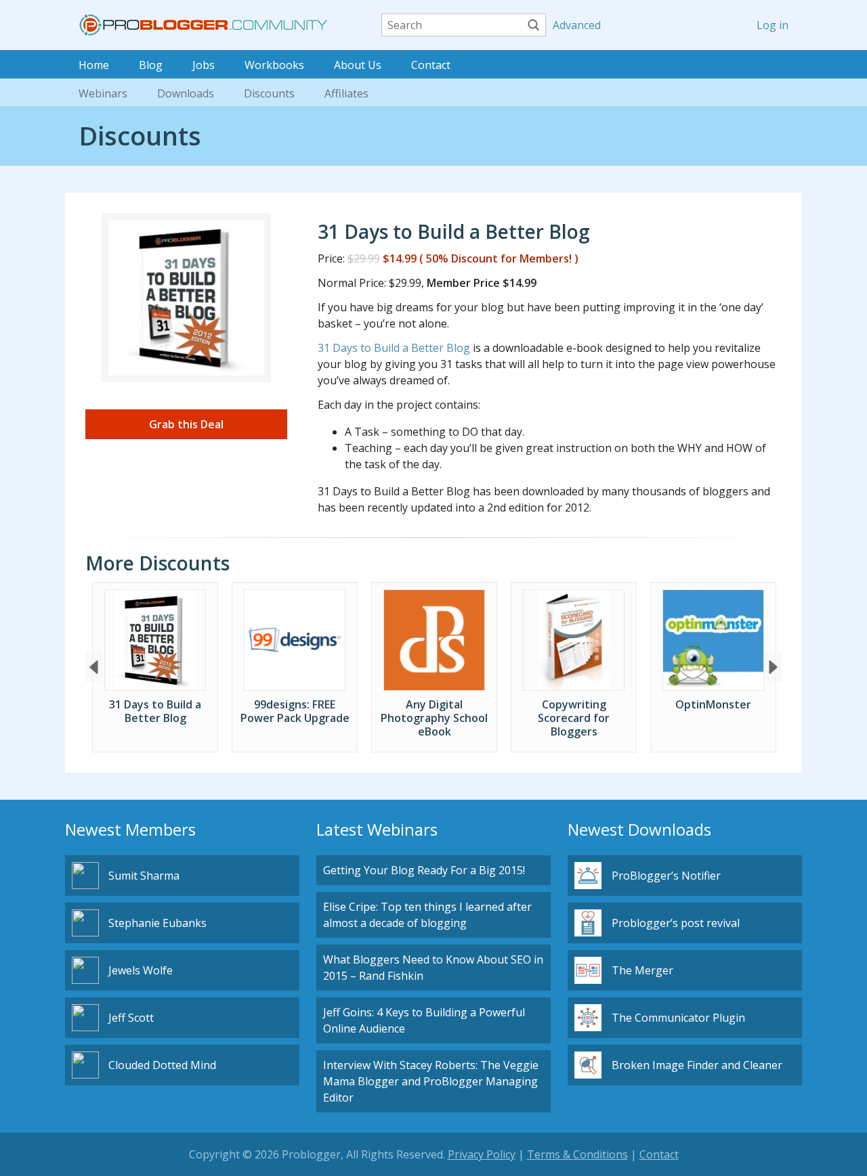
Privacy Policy (481, 1154)
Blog (151, 65)
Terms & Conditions (577, 1154)
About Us (357, 65)
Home (94, 65)
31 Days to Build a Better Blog (394, 347)
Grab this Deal (186, 424)
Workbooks (274, 65)
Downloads (185, 92)
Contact (430, 65)
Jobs (203, 65)
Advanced (575, 25)
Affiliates (346, 92)
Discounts (269, 92)
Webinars (103, 92)
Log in (772, 25)
